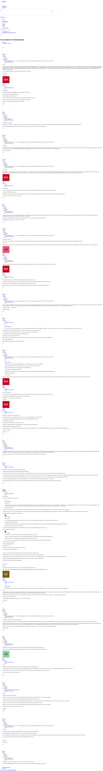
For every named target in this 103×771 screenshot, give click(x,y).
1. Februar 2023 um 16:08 (9, 236)
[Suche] (0, 16)
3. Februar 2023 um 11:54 (9, 412)
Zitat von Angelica (8, 326)
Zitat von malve (7, 516)
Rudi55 (27, 471)
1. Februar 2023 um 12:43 (9, 167)
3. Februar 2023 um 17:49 (9, 466)
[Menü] (0, 4)
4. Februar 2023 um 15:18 (9, 644)
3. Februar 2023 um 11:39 (9, 357)
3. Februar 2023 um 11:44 (9, 389)
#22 (5, 663)
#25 (5, 759)
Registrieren (5, 6)
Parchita (13, 341)
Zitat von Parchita (8, 362)
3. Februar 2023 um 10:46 (9, 322)
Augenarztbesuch (30, 569)
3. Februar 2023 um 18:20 (9, 493)
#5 (5, 168)
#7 (5, 213)
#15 (5, 413)
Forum (4, 24)
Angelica (4, 42)
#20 (5, 617)
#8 (5, 237)
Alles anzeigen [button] (7, 374)
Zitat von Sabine (7, 586)
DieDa (13, 219)
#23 (5, 691)
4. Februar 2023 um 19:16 (9, 690)
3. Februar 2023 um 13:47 (9, 448)
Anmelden (4, 5)
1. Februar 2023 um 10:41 (9, 119)
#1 (5, 62)
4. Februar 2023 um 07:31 (9, 616)
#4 (5, 144)
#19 (5, 583)
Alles (3, 19)
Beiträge (4, 85)
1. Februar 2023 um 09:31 (9, 87)
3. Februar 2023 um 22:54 (9, 582)
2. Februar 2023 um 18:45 (9, 261)
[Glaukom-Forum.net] (29, 15)
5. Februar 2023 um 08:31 (9, 726)
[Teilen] (0, 45)
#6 (5, 186)
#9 (5, 262)
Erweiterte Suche (5, 27)
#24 (5, 727)
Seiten (4, 25)
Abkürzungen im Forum (15, 569)
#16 (5, 449)
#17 (5, 467)
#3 (5, 120)
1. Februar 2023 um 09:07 (9, 61)
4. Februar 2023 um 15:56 (9, 662)
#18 (5, 494)
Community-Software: (8, 770)
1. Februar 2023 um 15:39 (9, 212)
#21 (5, 645)
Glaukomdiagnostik (23, 569)
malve (5, 473)
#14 (5, 390)
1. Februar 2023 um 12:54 (9, 185)
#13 (5, 358)
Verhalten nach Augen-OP (42, 569)
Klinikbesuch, (35, 569)
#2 (5, 88)
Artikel (4, 23)
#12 (5, 323)
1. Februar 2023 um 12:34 (9, 143)
